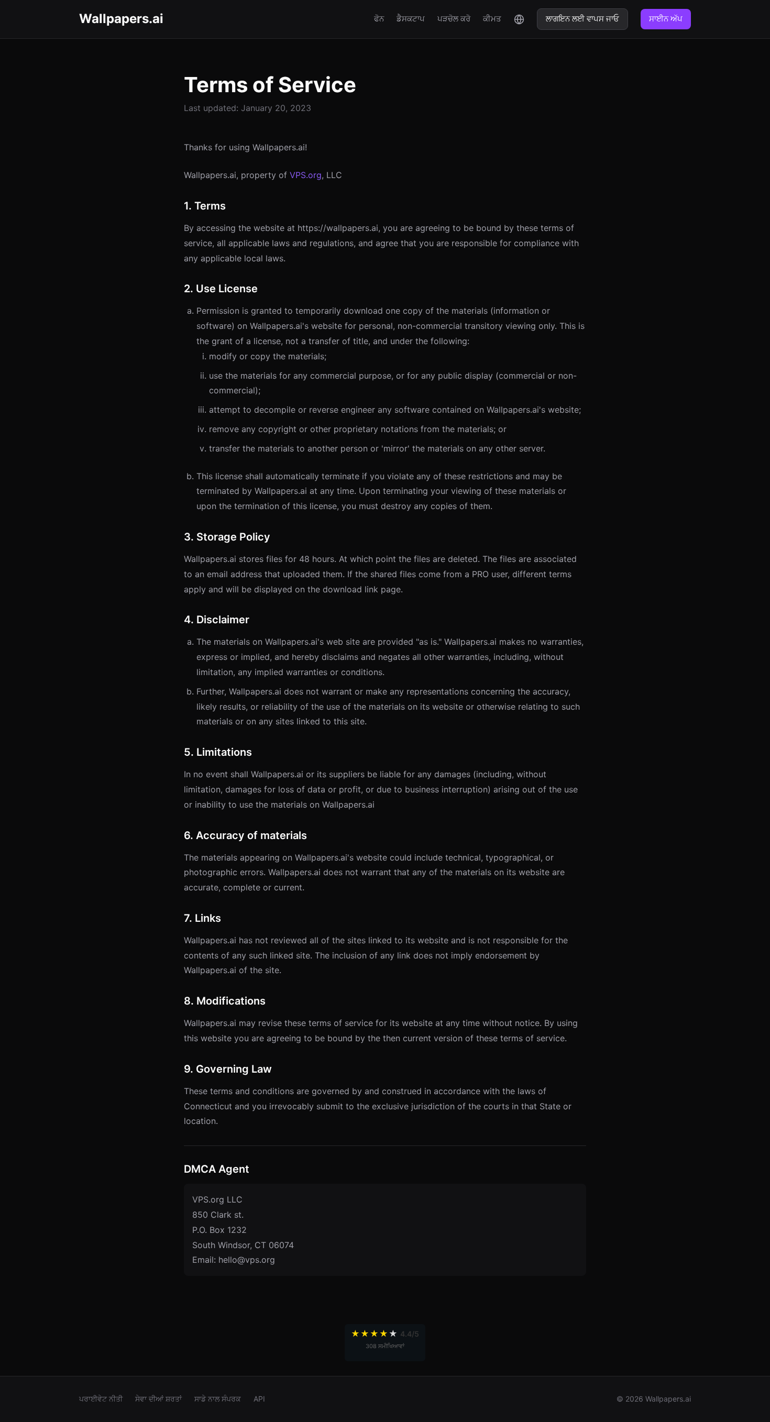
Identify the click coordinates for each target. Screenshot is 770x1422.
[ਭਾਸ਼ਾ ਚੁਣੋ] (519, 19)
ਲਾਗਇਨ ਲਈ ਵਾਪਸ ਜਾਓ (582, 19)
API (259, 1398)
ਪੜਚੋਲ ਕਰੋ (453, 19)
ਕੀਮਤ (492, 19)
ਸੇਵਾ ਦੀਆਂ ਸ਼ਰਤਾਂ (158, 1398)
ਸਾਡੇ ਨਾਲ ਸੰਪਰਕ (217, 1398)
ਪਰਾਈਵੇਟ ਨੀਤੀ (101, 1398)
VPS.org (306, 175)
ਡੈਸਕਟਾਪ (411, 19)
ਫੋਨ (379, 19)
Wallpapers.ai (121, 18)
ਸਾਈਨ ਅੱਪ (666, 19)
